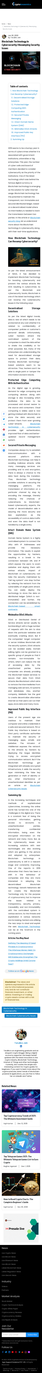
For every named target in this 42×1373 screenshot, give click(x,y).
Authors (34, 1370)
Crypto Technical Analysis (12, 1305)
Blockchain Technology (29, 926)
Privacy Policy (20, 1369)
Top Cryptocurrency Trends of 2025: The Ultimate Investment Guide (20, 1117)
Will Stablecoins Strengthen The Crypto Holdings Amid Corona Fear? (22, 960)
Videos (4, 1286)
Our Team (25, 1370)
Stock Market (7, 1301)
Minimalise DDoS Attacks (25, 129)
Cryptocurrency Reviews (12, 1312)
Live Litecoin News (9, 1275)
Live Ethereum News (10, 1260)
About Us (15, 1370)
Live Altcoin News (9, 1264)
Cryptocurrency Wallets (11, 1316)
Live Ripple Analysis (10, 1320)
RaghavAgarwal (10, 1166)
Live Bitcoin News (9, 1257)
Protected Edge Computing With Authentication (20, 108)
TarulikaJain (16, 37)
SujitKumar (8, 1123)
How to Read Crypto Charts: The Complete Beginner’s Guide (18, 1200)
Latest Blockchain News (11, 1268)
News (9, 24)
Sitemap (6, 1370)
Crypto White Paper (10, 1309)
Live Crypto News (9, 1253)
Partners (5, 1290)
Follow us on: (21, 971)
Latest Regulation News (11, 1271)
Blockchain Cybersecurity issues (21, 1015)
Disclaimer (32, 1369)
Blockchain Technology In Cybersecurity (15, 1009)
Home (3, 24)
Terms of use (8, 1369)
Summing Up (18, 139)
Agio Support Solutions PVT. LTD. (14, 1362)
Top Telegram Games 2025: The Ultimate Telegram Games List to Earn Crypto (21, 1159)
